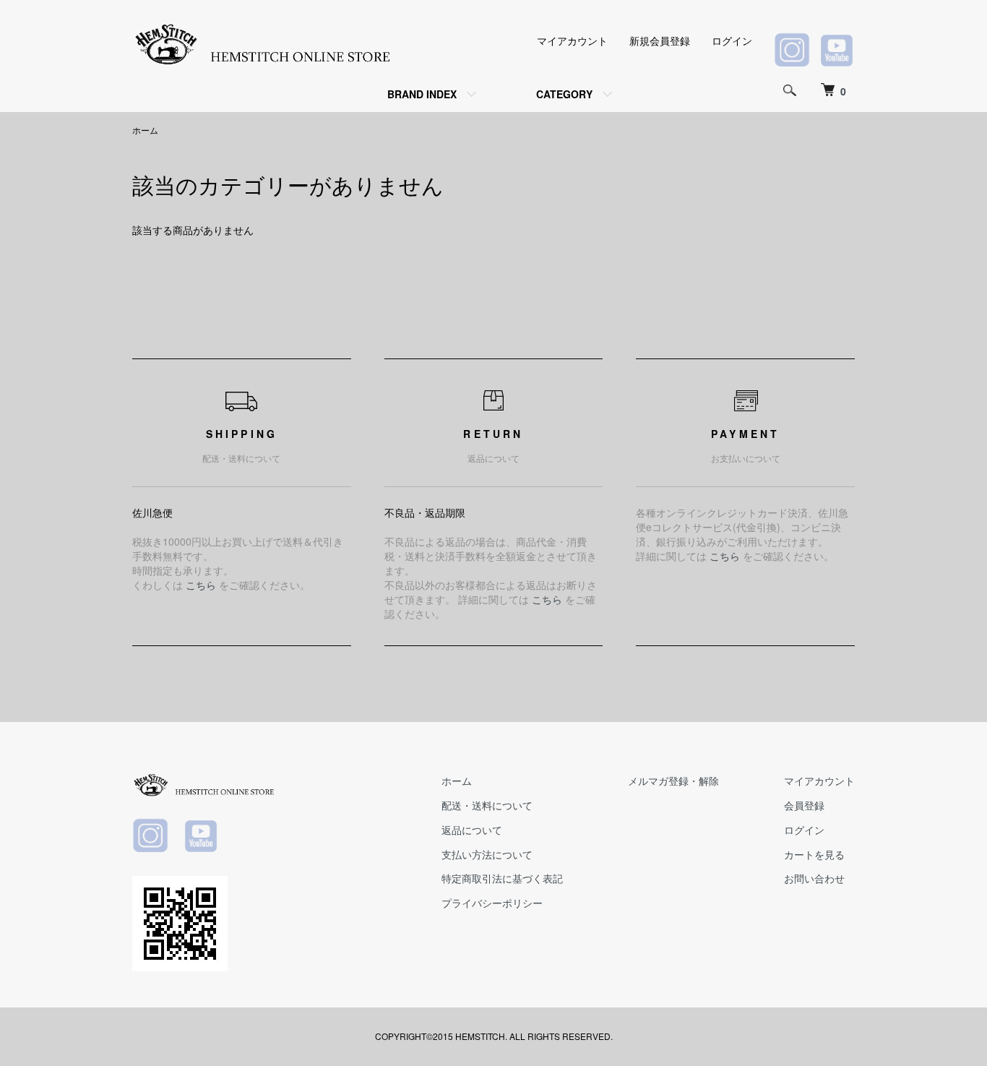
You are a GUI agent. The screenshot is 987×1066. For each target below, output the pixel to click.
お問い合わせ (814, 878)
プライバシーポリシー (492, 902)
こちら (201, 584)
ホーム (145, 130)
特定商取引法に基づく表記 (502, 878)
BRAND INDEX (422, 94)
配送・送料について (487, 805)
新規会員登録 (659, 40)
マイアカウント (572, 40)
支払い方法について (487, 854)
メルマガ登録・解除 (673, 780)
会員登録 (804, 805)
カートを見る (814, 854)
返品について (471, 829)
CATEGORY (564, 94)
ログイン (732, 40)
